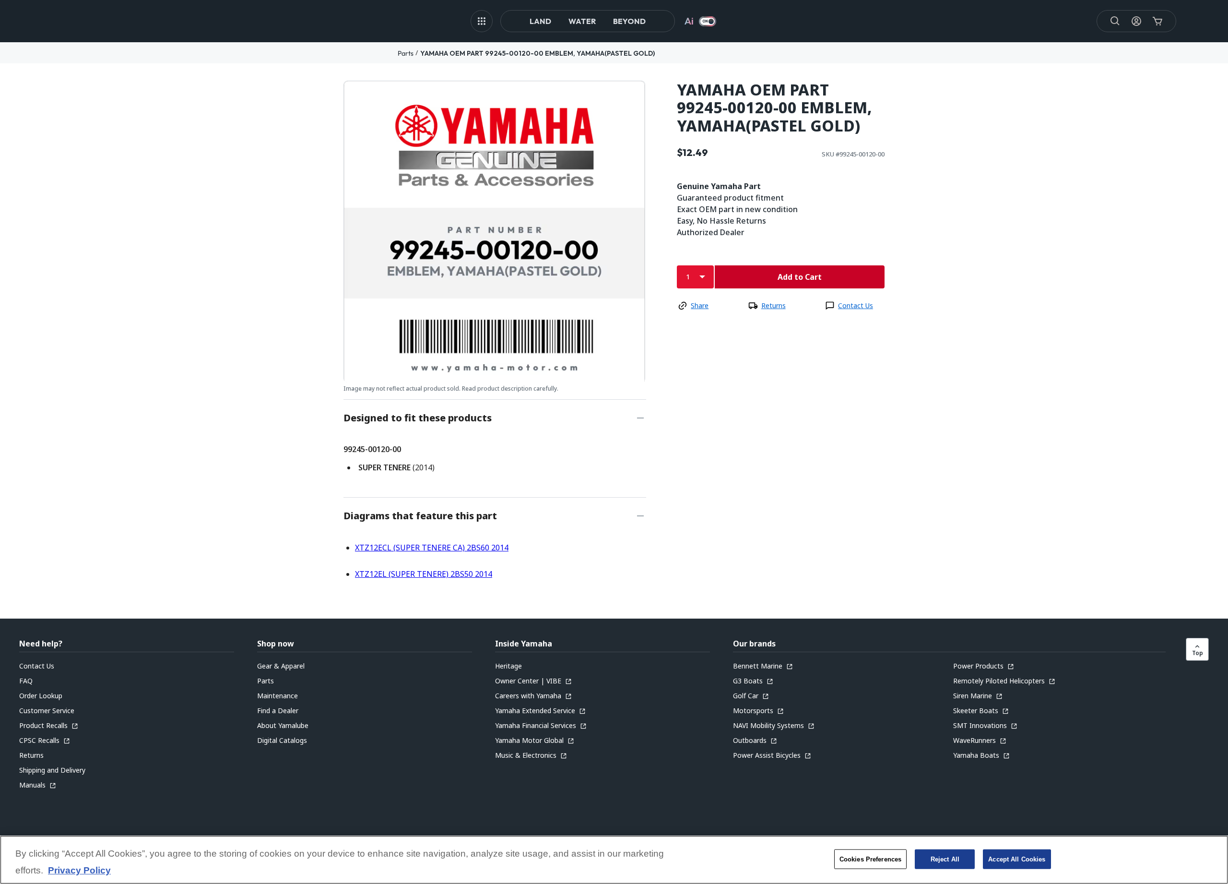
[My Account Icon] (1136, 21)
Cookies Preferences (870, 858)
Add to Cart (800, 277)
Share (699, 305)
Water (582, 21)
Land (540, 21)
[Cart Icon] (1157, 21)
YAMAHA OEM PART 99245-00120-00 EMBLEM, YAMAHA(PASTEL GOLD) (537, 53)
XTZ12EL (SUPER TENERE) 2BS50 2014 (423, 574)
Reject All (945, 858)
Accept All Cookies (1016, 858)
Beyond (629, 21)
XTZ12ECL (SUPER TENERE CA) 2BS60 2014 (431, 547)
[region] (614, 860)
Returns (773, 305)
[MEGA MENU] (482, 21)
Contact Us (855, 305)
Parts (405, 53)
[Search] (1115, 21)
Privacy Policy (79, 871)
